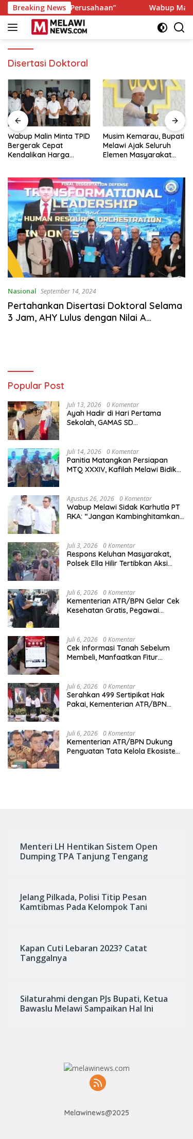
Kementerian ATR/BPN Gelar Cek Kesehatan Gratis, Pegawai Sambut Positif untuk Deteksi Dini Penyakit (123, 605)
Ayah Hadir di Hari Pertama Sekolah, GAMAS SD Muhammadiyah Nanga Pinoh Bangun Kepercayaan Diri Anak (120, 418)
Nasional (22, 291)
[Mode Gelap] (162, 27)
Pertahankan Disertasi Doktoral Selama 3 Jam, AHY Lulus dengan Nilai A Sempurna (95, 318)
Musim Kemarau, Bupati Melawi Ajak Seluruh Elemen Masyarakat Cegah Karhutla (143, 146)
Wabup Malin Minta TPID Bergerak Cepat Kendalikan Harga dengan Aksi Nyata (49, 146)
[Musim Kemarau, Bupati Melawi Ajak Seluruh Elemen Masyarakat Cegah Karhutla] (144, 102)
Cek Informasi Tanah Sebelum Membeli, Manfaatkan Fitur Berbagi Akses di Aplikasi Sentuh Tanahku (122, 652)
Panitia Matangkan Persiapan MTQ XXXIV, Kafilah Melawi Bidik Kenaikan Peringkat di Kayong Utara (122, 464)
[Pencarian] (179, 27)
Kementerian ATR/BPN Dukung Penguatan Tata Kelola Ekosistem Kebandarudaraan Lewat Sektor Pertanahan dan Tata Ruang (124, 746)
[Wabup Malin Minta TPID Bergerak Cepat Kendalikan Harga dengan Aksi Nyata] (49, 102)
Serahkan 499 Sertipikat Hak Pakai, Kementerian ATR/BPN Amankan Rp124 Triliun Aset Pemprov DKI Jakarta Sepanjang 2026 (124, 699)
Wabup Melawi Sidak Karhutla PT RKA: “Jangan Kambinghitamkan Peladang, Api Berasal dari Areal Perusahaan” (123, 511)
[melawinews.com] (58, 27)
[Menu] (15, 27)
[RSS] (98, 1084)
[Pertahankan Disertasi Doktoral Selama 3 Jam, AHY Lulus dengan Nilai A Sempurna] (96, 227)
